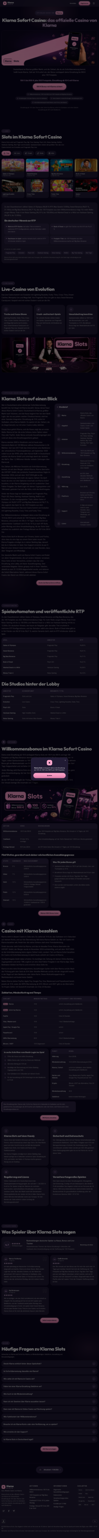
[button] (49, 775)
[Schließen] (65, 760)
